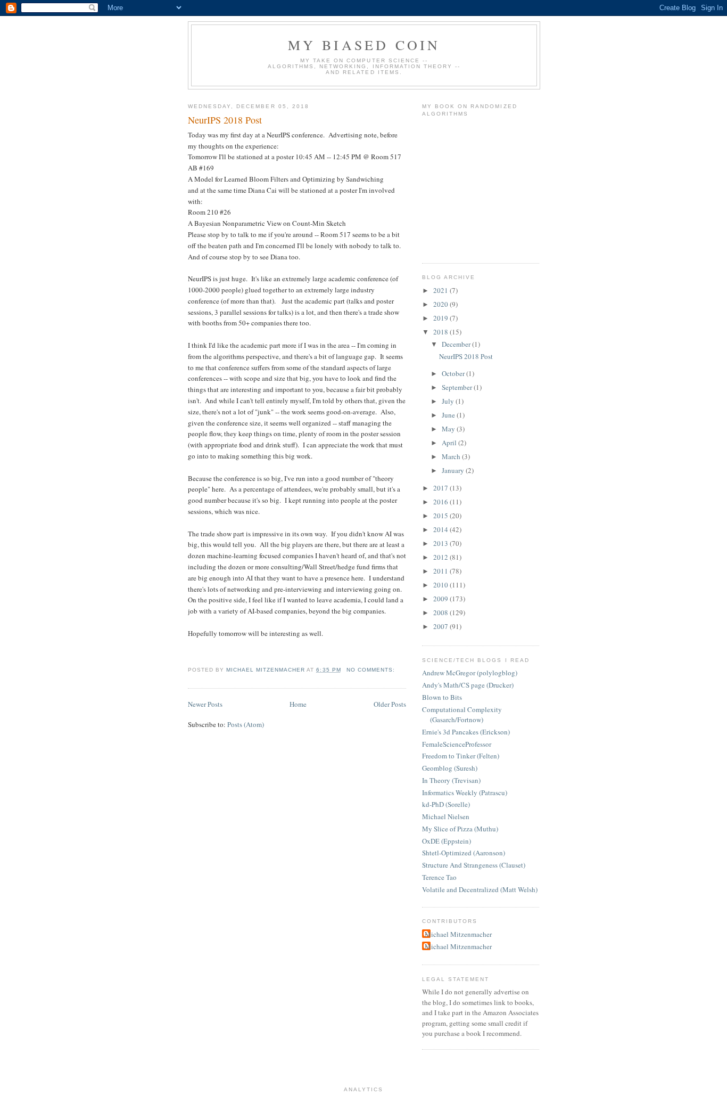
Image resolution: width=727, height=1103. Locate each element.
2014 (441, 529)
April (450, 442)
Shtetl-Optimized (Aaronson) (463, 852)
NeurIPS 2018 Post (225, 119)
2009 (441, 598)
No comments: (371, 670)
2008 (441, 612)
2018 (441, 332)
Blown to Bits (442, 697)
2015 (441, 515)
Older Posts (390, 704)
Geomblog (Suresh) (449, 768)
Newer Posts (205, 704)
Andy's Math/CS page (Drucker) (468, 685)
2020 (441, 304)
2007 (441, 626)
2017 (441, 488)
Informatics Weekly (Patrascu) (464, 792)
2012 (441, 557)
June (449, 415)
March (452, 456)
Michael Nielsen (445, 816)
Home (298, 704)
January (454, 470)
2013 (441, 543)
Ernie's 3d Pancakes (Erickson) (466, 732)
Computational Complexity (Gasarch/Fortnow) (462, 715)
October (454, 373)
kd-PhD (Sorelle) (446, 804)
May (449, 429)
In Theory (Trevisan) (451, 780)
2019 (441, 318)
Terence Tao (439, 877)
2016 (441, 501)
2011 (441, 571)
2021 (441, 290)
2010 (441, 585)
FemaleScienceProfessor (456, 744)
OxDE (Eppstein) (446, 841)
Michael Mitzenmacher (458, 934)
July (449, 401)
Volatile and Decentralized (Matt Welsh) (480, 889)
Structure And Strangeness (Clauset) (473, 865)
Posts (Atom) (245, 724)
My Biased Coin (364, 45)
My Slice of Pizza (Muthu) (460, 829)
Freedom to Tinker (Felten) (460, 756)
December (457, 344)
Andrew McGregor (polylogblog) (469, 672)
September (458, 387)
